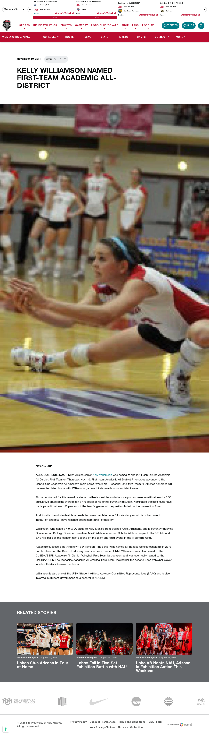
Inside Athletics (45, 26)
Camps (141, 37)
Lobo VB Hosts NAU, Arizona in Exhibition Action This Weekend (163, 667)
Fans (135, 26)
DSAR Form (155, 722)
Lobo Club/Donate (104, 26)
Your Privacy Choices (102, 727)
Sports (24, 26)
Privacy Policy (78, 722)
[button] (29, 9)
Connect (161, 37)
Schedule (49, 37)
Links (54, 17)
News (87, 37)
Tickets (66, 26)
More (179, 37)
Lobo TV (148, 26)
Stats (104, 37)
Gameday (81, 26)
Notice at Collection (130, 727)
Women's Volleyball (27, 658)
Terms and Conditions (131, 722)
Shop (125, 26)
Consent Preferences (103, 722)
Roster (70, 37)
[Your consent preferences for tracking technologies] (6, 729)
